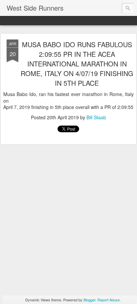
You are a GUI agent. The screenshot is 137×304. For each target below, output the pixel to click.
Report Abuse (108, 299)
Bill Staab (96, 117)
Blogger (89, 299)
